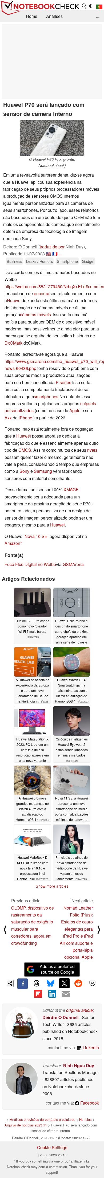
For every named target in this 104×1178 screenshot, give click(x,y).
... (97, 16)
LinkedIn (90, 1047)
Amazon (12, 543)
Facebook (89, 1103)
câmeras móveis (35, 314)
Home (31, 16)
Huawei (14, 300)
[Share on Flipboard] (38, 994)
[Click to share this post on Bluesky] (50, 983)
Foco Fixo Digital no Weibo (30, 564)
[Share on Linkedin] (52, 994)
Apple (75, 410)
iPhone (25, 418)
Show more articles (52, 886)
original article (79, 1010)
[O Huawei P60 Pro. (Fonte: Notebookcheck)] (52, 138)
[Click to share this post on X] (64, 983)
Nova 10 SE (36, 536)
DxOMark (13, 343)
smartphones (46, 396)
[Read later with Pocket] (92, 983)
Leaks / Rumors (39, 261)
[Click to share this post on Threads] (36, 983)
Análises (54, 16)
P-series (63, 382)
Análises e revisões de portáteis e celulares (42, 1119)
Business (14, 261)
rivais (92, 450)
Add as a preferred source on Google (57, 969)
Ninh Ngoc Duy (78, 1065)
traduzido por (52, 247)
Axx (8, 418)
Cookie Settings (52, 1147)
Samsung (43, 471)
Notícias (85, 1119)
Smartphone (67, 261)
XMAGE (71, 489)
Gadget (88, 261)
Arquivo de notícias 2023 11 (26, 1125)
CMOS (24, 450)
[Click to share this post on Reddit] (78, 983)
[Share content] (10, 983)
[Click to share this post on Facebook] (22, 983)
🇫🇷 (55, 254)
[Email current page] (66, 994)
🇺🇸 (48, 254)
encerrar (42, 293)
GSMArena (73, 564)
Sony (24, 471)
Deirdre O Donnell (60, 1017)
